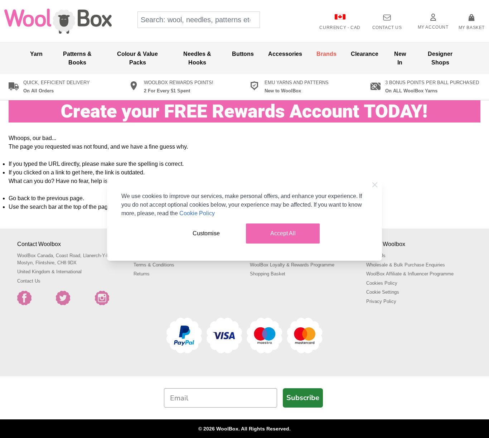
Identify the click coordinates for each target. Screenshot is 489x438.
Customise (206, 233)
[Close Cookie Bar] (375, 185)
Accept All (283, 233)
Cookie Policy (197, 213)
